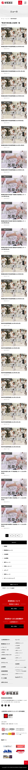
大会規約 (17, 664)
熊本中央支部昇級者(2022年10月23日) (10, 446)
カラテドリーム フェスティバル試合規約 (20, 670)
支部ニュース (7, 574)
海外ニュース (7, 562)
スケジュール (4, 662)
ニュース (7, 18)
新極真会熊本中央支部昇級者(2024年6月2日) (12, 274)
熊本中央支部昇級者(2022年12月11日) (10, 422)
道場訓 (3, 652)
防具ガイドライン (19, 673)
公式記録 (3, 667)
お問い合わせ (4, 682)
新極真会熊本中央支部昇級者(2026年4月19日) (12, 46)
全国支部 (3, 658)
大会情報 (6, 558)
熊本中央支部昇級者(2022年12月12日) (10, 397)
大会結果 (6, 554)
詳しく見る (14, 608)
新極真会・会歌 (5, 649)
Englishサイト (19, 677)
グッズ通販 (4, 678)
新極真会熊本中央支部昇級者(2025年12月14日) (13, 71)
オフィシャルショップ (9, 578)
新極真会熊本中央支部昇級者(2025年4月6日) (12, 120)
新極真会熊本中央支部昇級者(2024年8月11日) (12, 170)
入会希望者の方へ (5, 639)
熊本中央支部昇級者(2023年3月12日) (10, 372)
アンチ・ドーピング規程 (21, 667)
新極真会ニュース (8, 550)
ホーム (2, 18)
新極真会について (5, 644)
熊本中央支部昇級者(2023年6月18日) (10, 348)
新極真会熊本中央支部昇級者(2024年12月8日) (12, 145)
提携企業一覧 (5, 674)
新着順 (5, 546)
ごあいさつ (4, 647)
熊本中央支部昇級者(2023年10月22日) (10, 323)
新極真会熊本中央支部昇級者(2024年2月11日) (12, 298)
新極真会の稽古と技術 (6, 654)
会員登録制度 (4, 671)
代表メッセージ (8, 566)
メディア (6, 570)
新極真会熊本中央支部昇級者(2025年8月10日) (12, 96)
